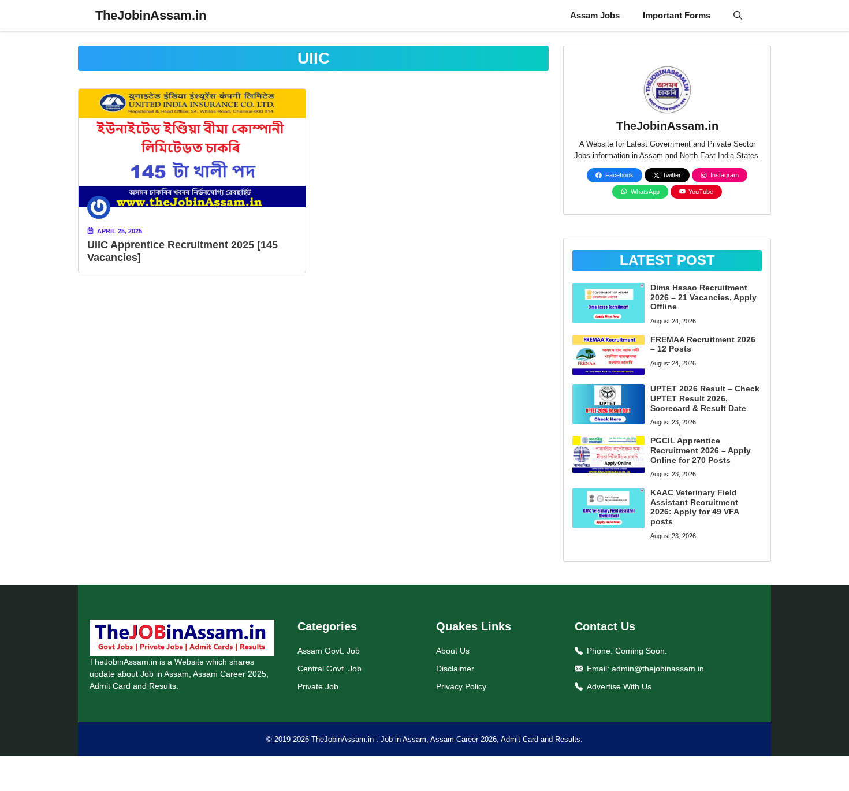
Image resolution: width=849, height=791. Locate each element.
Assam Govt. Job (328, 650)
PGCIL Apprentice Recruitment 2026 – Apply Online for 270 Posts (700, 450)
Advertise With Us (619, 686)
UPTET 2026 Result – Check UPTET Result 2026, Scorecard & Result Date (704, 398)
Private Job (317, 686)
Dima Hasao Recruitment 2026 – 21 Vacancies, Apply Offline (703, 297)
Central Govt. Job (329, 668)
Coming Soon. (641, 650)
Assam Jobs (595, 15)
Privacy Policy (461, 686)
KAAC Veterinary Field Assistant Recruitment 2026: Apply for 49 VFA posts (694, 507)
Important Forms (676, 15)
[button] (738, 15)
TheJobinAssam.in (150, 15)
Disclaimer (455, 668)
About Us (453, 650)
